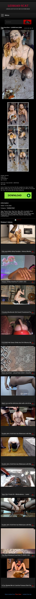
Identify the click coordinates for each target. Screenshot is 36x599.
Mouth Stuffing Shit (25, 214)
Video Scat (14, 213)
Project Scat (7, 211)
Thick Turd (4, 214)
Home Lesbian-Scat (10, 594)
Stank (2, 212)
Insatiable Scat (28, 211)
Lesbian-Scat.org (27, 594)
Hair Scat (14, 211)
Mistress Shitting (17, 212)
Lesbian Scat (10, 208)
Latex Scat (26, 212)
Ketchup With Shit (13, 214)
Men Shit (20, 211)
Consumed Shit (5, 213)
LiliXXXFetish (5, 216)
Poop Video (8, 212)
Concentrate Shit (29, 213)
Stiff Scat (20, 213)
